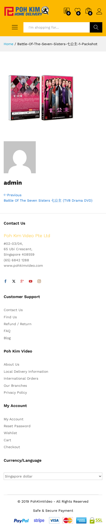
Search (96, 27)
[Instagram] (39, 281)
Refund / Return (18, 324)
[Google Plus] (22, 281)
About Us (11, 364)
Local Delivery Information (26, 371)
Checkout (12, 447)
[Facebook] (5, 281)
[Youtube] (30, 281)
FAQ (7, 331)
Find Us (10, 317)
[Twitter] (14, 281)
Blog (7, 338)
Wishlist (10, 433)
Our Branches (15, 386)
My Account (13, 419)
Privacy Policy (15, 392)
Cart (7, 440)
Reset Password (17, 426)
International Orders (21, 378)
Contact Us (13, 310)
